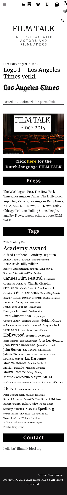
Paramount (41, 389)
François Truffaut (15, 311)
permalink (47, 102)
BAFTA (26, 259)
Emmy (19, 302)
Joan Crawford (46, 345)
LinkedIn (22, 4)
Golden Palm (10, 325)
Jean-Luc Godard (51, 340)
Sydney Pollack (10, 414)
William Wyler (34, 422)
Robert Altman (12, 399)
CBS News (44, 206)
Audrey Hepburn (43, 255)
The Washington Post (18, 192)
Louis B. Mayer (13, 358)
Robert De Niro (32, 399)
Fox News (16, 215)
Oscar (10, 389)
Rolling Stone (37, 211)
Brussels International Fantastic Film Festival (27, 269)
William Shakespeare (14, 422)
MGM (47, 377)
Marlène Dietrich (35, 368)
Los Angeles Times (26, 196)
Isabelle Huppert (28, 341)
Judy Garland (29, 350)
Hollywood (14, 335)
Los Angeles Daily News (46, 201)
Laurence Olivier (47, 354)
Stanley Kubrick (13, 408)
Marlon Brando (13, 367)
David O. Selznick (32, 298)
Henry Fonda (40, 330)
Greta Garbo (11, 329)
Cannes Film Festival (22, 278)
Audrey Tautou (11, 259)
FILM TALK (33, 28)
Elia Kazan (8, 302)
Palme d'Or (25, 389)
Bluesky (40, 4)
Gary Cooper (39, 316)
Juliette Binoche (13, 354)
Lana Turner (31, 354)
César (18, 293)
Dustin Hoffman (51, 298)
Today (56, 206)
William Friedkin (30, 418)
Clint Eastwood (45, 288)
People (53, 211)
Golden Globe (51, 320)
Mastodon (56, 4)
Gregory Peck (51, 325)
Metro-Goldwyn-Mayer (22, 377)
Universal (24, 413)
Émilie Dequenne (13, 427)
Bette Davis (11, 264)
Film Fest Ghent (33, 302)
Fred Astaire (35, 311)
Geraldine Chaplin (30, 321)
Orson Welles (52, 382)
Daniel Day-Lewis (50, 293)
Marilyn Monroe (15, 363)
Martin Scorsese (14, 372)
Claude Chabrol (28, 288)
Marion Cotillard (37, 363)
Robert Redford (11, 404)
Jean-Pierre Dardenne (19, 345)
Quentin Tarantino (35, 395)
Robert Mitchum (51, 399)
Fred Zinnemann (17, 316)
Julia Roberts (44, 350)
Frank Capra (35, 307)
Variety (23, 201)
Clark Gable (11, 288)
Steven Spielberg (39, 408)
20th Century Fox (14, 242)
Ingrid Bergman (10, 341)
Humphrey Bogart (38, 335)
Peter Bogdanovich (14, 395)
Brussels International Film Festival (22, 273)
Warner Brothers (11, 418)
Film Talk (9, 63)
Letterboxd (48, 4)
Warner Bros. (40, 413)
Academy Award (25, 248)
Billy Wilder (29, 264)
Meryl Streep (34, 372)
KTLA (7, 206)
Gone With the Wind (29, 325)
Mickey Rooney (12, 382)
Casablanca (49, 279)
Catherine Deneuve (14, 283)
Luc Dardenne (35, 358)
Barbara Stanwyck (40, 260)
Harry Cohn (26, 330)
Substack (30, 4)
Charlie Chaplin (39, 283)
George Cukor (11, 320)
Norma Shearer (31, 382)
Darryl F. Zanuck (11, 298)
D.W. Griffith (32, 293)
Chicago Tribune (15, 211)
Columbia (7, 293)
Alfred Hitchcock (16, 255)
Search (61, 20)
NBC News (27, 206)
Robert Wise (30, 403)
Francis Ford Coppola (15, 307)
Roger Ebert (46, 404)
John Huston (12, 349)
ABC (16, 206)
